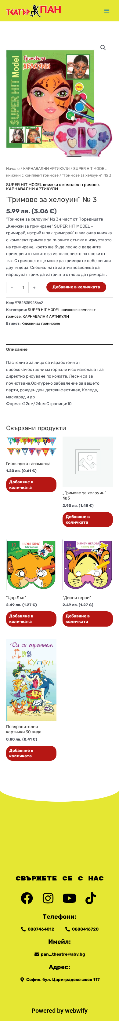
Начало (13, 168)
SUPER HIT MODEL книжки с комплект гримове (52, 184)
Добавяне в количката (76, 286)
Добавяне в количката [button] (21, 484)
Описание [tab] (16, 349)
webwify (76, 1010)
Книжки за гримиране (40, 323)
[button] (103, 47)
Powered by (48, 1010)
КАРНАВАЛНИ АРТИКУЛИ (46, 168)
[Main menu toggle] (107, 10)
